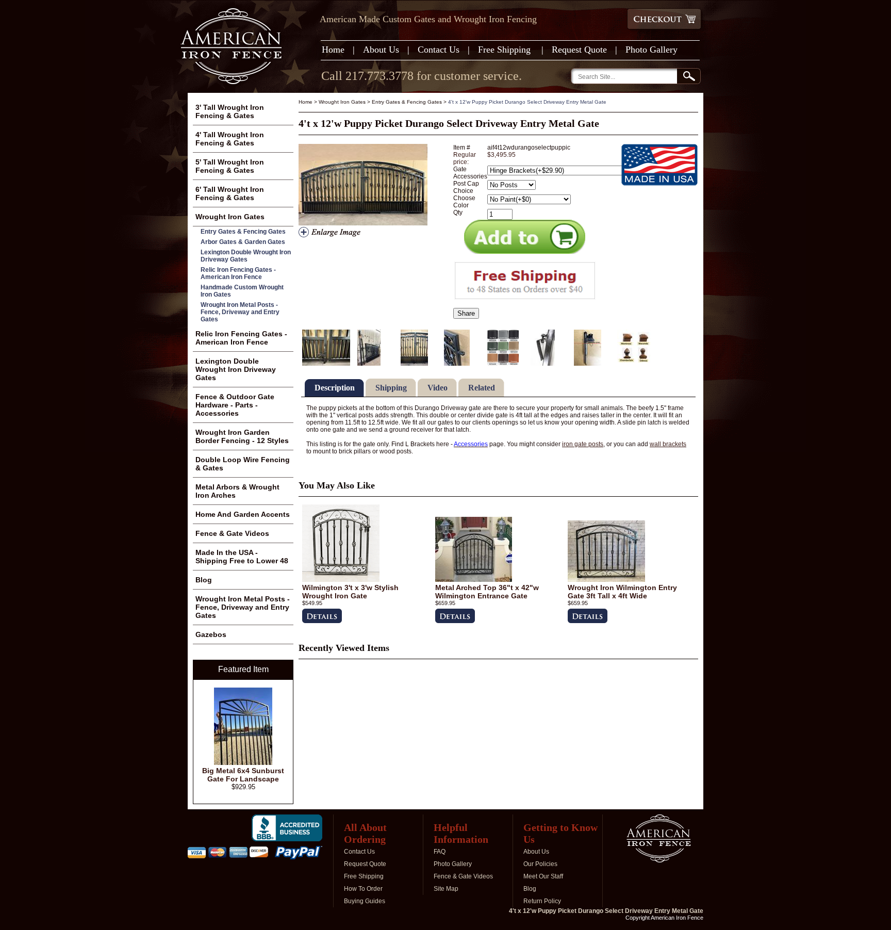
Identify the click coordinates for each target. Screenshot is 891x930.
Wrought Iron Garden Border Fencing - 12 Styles (242, 436)
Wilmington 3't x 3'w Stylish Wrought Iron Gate (350, 591)
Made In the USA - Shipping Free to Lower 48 (241, 556)
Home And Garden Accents (242, 514)
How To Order (363, 888)
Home (333, 49)
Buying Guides (364, 901)
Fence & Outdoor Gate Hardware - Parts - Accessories (234, 405)
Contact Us (438, 49)
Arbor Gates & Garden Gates (243, 242)
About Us (381, 49)
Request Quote (579, 49)
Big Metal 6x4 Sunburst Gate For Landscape (243, 774)
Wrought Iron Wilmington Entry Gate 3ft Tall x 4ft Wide (622, 591)
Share (466, 313)
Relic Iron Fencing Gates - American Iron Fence (238, 273)
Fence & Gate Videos (232, 533)
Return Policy (542, 901)
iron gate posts (582, 444)
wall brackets (668, 444)
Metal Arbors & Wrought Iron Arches (237, 491)
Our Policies (540, 864)
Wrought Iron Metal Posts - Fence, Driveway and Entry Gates (240, 312)
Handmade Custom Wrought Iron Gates (242, 291)
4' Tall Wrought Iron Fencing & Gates (229, 138)
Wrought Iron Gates (342, 102)
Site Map (446, 888)
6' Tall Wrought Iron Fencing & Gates (229, 193)
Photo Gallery (651, 49)
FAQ (440, 851)
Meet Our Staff (543, 876)
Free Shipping (505, 49)
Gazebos (210, 634)
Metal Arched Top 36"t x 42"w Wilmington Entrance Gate (487, 591)
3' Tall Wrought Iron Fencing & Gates (229, 111)
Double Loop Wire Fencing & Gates (242, 463)
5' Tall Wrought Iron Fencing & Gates (229, 166)
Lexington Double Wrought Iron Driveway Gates (246, 256)
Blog (203, 580)
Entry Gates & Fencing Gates (407, 102)
